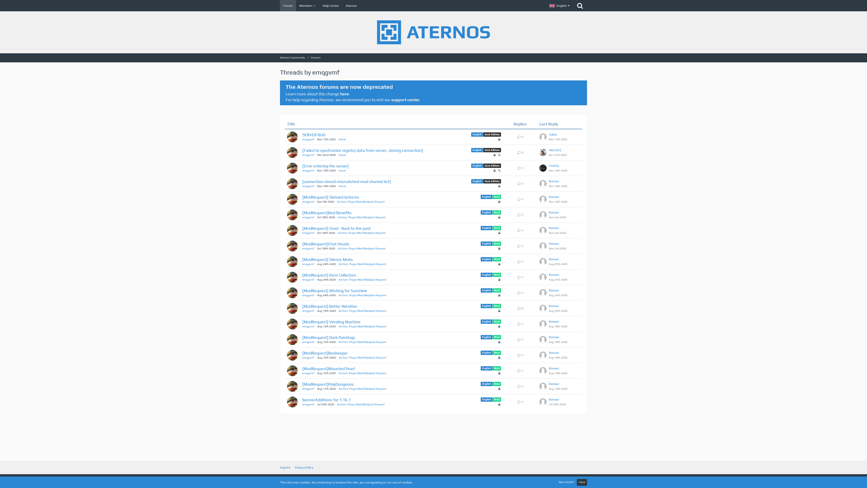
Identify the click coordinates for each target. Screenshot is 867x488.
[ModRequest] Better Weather (329, 306)
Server (342, 139)
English (477, 134)
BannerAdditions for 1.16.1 (326, 399)
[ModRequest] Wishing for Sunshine (334, 290)
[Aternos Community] (433, 32)
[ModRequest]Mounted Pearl (328, 368)
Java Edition (492, 134)
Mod (497, 196)
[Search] (580, 5)
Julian (553, 134)
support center (405, 99)
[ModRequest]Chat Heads (325, 244)
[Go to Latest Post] (543, 137)
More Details (566, 482)
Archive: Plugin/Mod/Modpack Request (361, 201)
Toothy (554, 165)
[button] (559, 5)
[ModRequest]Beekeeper (325, 353)
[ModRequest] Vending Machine (331, 321)
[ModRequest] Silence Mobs (327, 259)
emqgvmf (308, 139)
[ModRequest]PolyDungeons (328, 384)
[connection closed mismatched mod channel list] (346, 181)
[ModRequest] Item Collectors (329, 275)
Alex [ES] (555, 150)
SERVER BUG (314, 134)
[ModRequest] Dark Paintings (328, 337)
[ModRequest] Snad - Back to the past (336, 228)
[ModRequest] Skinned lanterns (330, 197)
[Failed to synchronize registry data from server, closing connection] (362, 150)
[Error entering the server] (325, 166)
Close (582, 482)
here (344, 94)
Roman (554, 181)
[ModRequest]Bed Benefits (327, 212)
